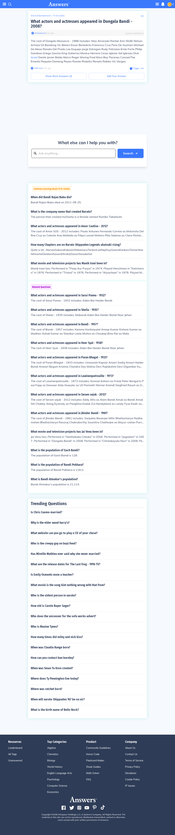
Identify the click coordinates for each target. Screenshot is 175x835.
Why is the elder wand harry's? (50, 523)
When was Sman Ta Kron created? (52, 668)
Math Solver (92, 773)
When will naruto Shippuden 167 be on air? (58, 699)
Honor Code (92, 754)
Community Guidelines (98, 747)
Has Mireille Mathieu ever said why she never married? (65, 554)
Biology (51, 760)
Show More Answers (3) (58, 76)
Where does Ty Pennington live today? (55, 678)
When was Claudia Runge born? (50, 647)
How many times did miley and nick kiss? (57, 637)
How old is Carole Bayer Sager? (50, 606)
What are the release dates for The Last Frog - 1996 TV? (65, 564)
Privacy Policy (132, 766)
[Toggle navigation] (4, 4)
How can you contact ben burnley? (52, 658)
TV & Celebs (59, 15)
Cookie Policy (132, 779)
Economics (53, 792)
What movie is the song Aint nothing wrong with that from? (68, 585)
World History (54, 766)
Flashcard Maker (95, 760)
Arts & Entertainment (41, 15)
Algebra (51, 747)
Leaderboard (15, 747)
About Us (130, 747)
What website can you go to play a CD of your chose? (64, 533)
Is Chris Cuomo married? (46, 512)
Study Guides (93, 766)
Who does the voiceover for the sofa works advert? (63, 616)
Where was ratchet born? (46, 689)
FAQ (88, 779)
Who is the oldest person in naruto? (53, 595)
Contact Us (131, 754)
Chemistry (52, 754)
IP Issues (130, 785)
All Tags (12, 754)
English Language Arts (59, 773)
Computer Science (57, 785)
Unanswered (15, 760)
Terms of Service (134, 760)
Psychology (53, 779)
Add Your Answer (116, 76)
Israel (34, 57)
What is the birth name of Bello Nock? (55, 710)
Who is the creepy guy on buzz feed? (54, 543)
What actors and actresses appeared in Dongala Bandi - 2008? (81, 24)
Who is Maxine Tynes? (44, 626)
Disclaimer (130, 773)
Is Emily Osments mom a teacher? (52, 574)
